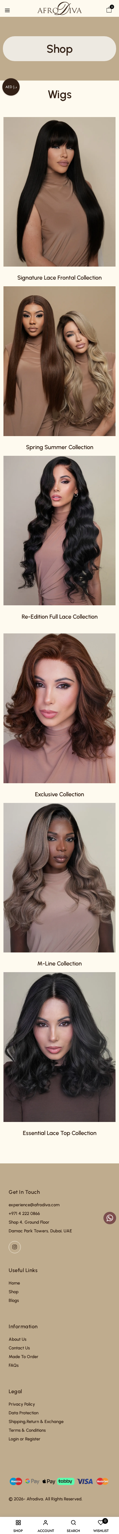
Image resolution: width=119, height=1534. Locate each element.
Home (14, 1283)
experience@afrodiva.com (34, 1204)
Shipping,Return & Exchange (36, 1421)
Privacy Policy (22, 1404)
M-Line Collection (59, 963)
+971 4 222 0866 (24, 1213)
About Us (17, 1339)
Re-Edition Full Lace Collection (60, 616)
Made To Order (23, 1356)
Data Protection (23, 1412)
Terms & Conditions (27, 1430)
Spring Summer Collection (59, 447)
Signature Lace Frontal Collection (59, 277)
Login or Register (24, 1439)
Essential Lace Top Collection (59, 1132)
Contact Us (19, 1348)
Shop (13, 1291)
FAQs (13, 1365)
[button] (109, 9)
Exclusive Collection (59, 794)
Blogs (14, 1300)
